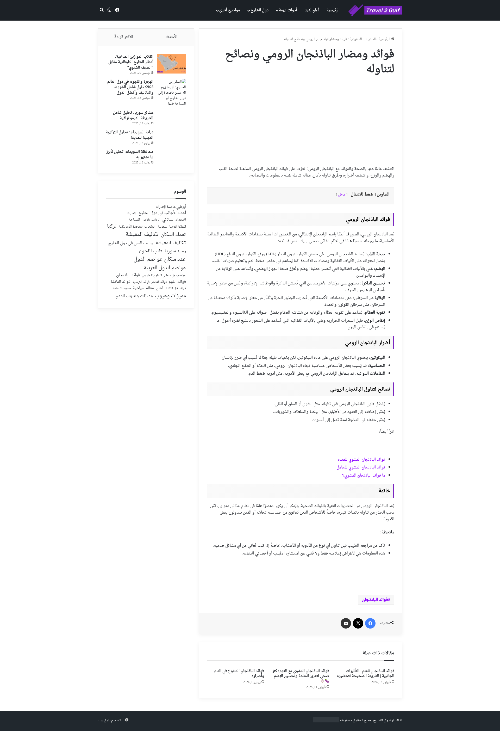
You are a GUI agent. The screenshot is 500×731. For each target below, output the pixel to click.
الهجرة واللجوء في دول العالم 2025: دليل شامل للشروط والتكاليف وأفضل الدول (130, 87)
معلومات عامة (122, 288)
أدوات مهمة (288, 10)
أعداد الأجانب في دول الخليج (162, 213)
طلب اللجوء (150, 251)
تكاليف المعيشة (142, 234)
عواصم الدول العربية (165, 268)
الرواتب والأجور (151, 220)
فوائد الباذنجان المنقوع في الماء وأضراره (239, 674)
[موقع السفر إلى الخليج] (375, 10)
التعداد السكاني (174, 220)
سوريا (170, 251)
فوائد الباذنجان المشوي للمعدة (361, 460)
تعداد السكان (173, 235)
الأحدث (171, 37)
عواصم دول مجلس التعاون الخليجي (164, 275)
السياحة (134, 220)
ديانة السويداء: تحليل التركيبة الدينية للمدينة (129, 135)
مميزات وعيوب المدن (134, 296)
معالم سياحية (143, 288)
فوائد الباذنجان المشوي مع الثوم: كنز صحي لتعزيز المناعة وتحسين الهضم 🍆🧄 (300, 676)
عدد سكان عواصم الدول (160, 259)
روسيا (182, 251)
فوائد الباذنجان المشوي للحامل (360, 467)
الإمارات (131, 213)
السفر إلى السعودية (362, 39)
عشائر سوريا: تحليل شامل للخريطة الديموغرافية (133, 115)
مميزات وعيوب (170, 296)
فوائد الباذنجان (375, 600)
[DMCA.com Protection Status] (326, 721)
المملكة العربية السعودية (172, 227)
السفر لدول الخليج (386, 720)
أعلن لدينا (311, 10)
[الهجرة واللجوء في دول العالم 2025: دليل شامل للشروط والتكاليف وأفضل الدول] (171, 92)
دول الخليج (259, 10)
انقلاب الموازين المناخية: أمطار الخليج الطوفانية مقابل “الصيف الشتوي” (130, 62)
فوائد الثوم (177, 282)
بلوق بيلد (104, 720)
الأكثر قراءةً (123, 37)
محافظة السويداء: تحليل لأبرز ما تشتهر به (129, 154)
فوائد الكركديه (141, 282)
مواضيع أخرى (229, 10)
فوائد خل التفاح (175, 288)
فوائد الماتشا (120, 282)
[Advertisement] (300, 118)
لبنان (159, 288)
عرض (341, 195)
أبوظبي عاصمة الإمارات (170, 207)
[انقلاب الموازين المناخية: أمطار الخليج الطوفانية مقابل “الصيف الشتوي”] (171, 64)
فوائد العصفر (159, 282)
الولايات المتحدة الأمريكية (137, 227)
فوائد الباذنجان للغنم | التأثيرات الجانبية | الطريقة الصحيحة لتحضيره (365, 674)
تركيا (112, 226)
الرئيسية (333, 10)
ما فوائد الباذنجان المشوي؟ (363, 475)
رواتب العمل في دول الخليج (130, 243)
